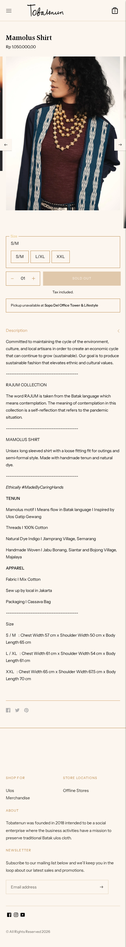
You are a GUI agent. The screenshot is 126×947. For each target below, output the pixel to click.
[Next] (120, 145)
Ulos (10, 790)
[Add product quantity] (12, 279)
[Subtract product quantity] (33, 279)
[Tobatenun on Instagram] (16, 915)
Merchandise (18, 797)
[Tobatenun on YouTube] (23, 915)
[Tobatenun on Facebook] (9, 915)
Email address (23, 880)
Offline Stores (76, 790)
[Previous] (6, 145)
